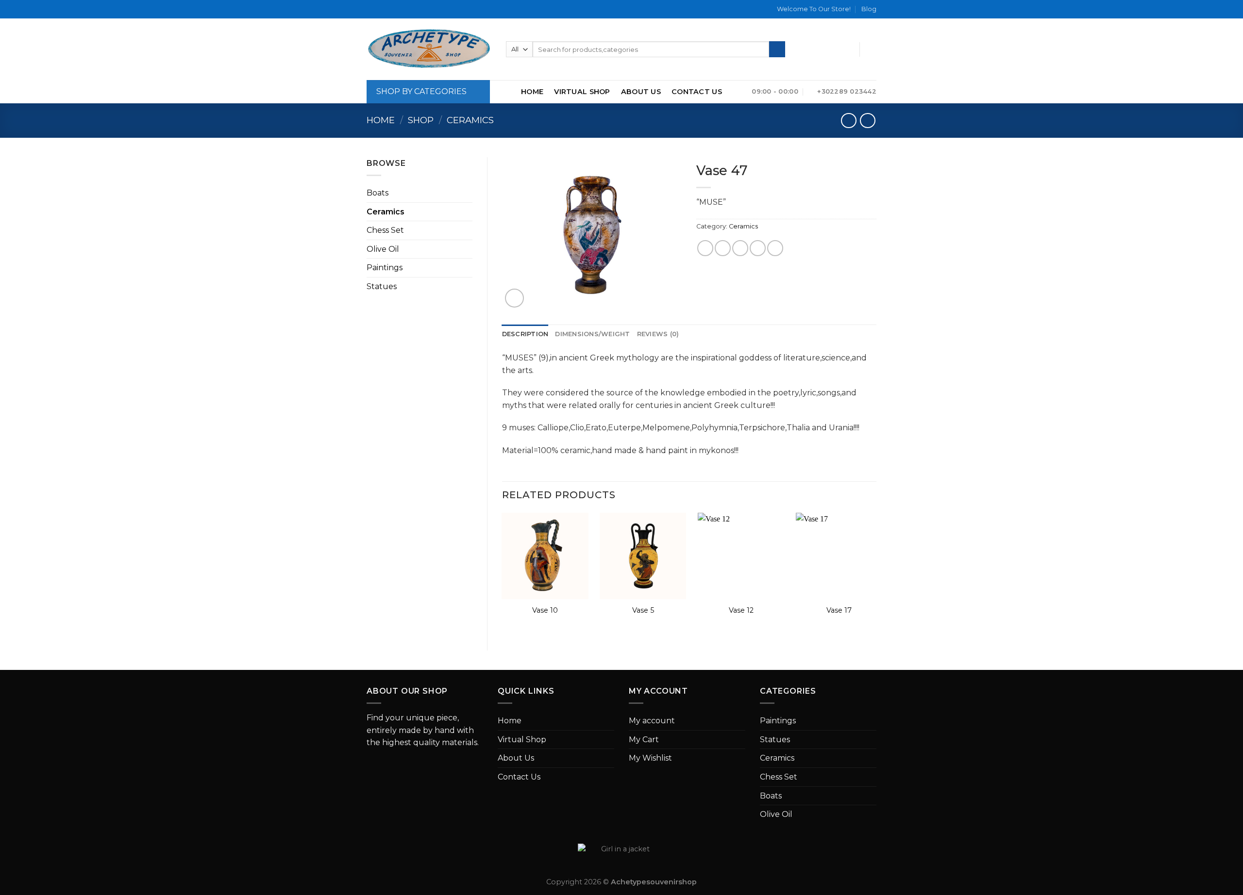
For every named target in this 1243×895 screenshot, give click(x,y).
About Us (641, 91)
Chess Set (385, 230)
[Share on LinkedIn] (775, 248)
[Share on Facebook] (705, 248)
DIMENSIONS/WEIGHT (592, 334)
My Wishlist (650, 758)
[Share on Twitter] (723, 248)
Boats (377, 192)
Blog (868, 9)
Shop (421, 120)
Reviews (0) (658, 334)
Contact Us (697, 91)
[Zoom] (514, 298)
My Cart (644, 739)
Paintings (385, 267)
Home (532, 91)
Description (525, 334)
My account (652, 720)
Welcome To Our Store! (814, 9)
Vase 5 (643, 610)
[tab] (525, 334)
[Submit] (777, 49)
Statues (382, 286)
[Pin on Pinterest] (758, 248)
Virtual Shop (582, 91)
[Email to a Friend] (740, 248)
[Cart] (871, 49)
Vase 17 (839, 610)
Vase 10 (545, 610)
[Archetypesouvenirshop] (429, 49)
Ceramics (470, 120)
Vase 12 (741, 610)
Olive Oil (383, 249)
